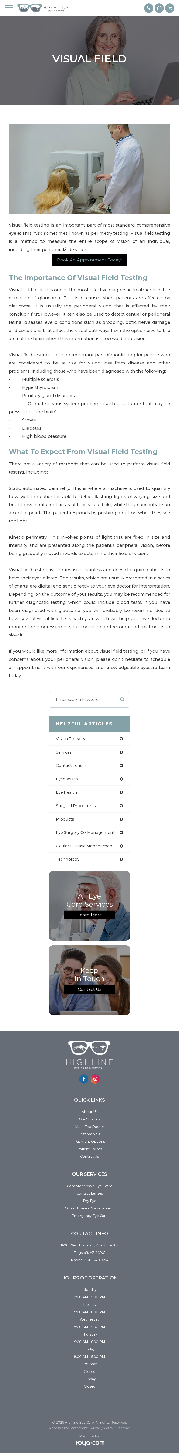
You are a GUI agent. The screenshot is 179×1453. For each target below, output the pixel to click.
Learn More (89, 914)
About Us (89, 1112)
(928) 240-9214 (96, 1260)
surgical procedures (76, 805)
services (64, 752)
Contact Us (89, 989)
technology (67, 859)
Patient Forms (89, 1149)
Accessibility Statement (68, 1428)
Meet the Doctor (89, 1127)
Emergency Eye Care (89, 1216)
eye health (66, 792)
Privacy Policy (102, 1428)
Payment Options (89, 1141)
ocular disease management (85, 846)
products (65, 819)
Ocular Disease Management (89, 1208)
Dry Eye (89, 1201)
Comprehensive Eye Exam (89, 1186)
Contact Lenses (89, 1193)
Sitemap (123, 1428)
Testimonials (89, 1134)
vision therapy (70, 738)
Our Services (89, 1119)
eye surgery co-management (85, 832)
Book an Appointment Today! (89, 260)
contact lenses (71, 765)
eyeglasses (67, 779)
